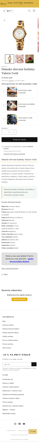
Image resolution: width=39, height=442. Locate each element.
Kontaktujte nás (7, 379)
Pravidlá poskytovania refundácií (19, 439)
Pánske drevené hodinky (10, 333)
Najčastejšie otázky (9, 413)
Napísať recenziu (19, 299)
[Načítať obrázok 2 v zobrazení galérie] (19, 58)
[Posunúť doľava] (2, 59)
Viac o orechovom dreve (10, 268)
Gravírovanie (6, 348)
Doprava (11, 80)
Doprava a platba (8, 383)
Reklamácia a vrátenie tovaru (12, 391)
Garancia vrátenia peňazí (10, 387)
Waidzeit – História (8, 410)
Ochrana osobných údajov (11, 398)
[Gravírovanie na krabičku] (12, 106)
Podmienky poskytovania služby (19, 435)
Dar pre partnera (7, 344)
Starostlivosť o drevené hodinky (13, 406)
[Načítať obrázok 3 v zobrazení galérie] (29, 58)
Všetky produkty (7, 336)
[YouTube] (24, 424)
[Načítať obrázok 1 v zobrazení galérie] (9, 58)
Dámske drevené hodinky (10, 329)
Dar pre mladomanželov (10, 340)
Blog (3, 321)
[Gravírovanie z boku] (12, 92)
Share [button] (6, 274)
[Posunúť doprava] (36, 59)
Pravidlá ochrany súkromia (25, 430)
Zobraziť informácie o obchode (14, 154)
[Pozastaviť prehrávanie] (38, 4)
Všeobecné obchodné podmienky (13, 394)
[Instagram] (15, 424)
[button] (4, 11)
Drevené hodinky (8, 325)
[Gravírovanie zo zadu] (12, 119)
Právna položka (7, 402)
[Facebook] (20, 424)
